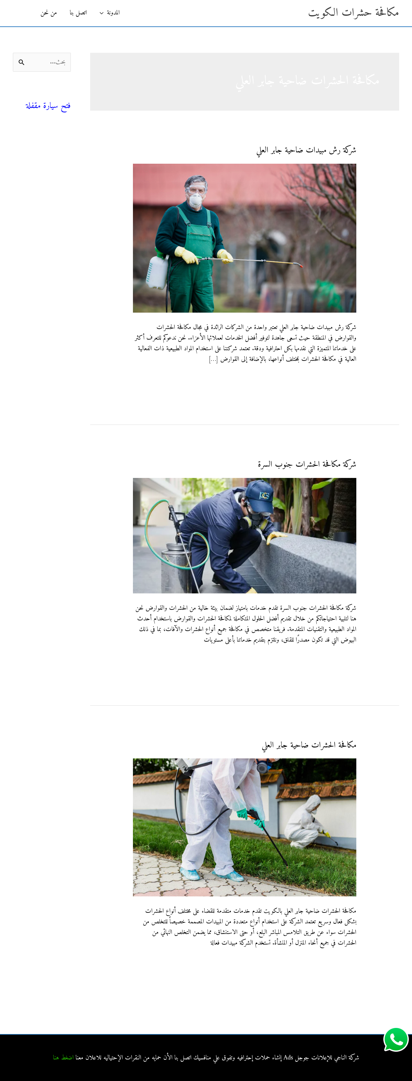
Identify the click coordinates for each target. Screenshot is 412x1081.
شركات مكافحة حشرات (45, 164)
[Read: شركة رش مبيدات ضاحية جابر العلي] (244, 238)
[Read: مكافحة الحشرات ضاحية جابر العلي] (244, 827)
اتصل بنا (78, 13)
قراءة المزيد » (342, 379)
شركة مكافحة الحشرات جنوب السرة (307, 464)
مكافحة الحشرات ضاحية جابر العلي (309, 745)
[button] (23, 13)
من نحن (49, 13)
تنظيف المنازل (56, 150)
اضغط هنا (63, 1058)
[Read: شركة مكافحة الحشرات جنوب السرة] (244, 535)
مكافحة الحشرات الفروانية (44, 292)
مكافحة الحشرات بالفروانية (43, 223)
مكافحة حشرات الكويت (353, 13)
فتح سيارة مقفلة (48, 106)
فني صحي (59, 95)
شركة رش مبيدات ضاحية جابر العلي (306, 150)
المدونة (113, 13)
